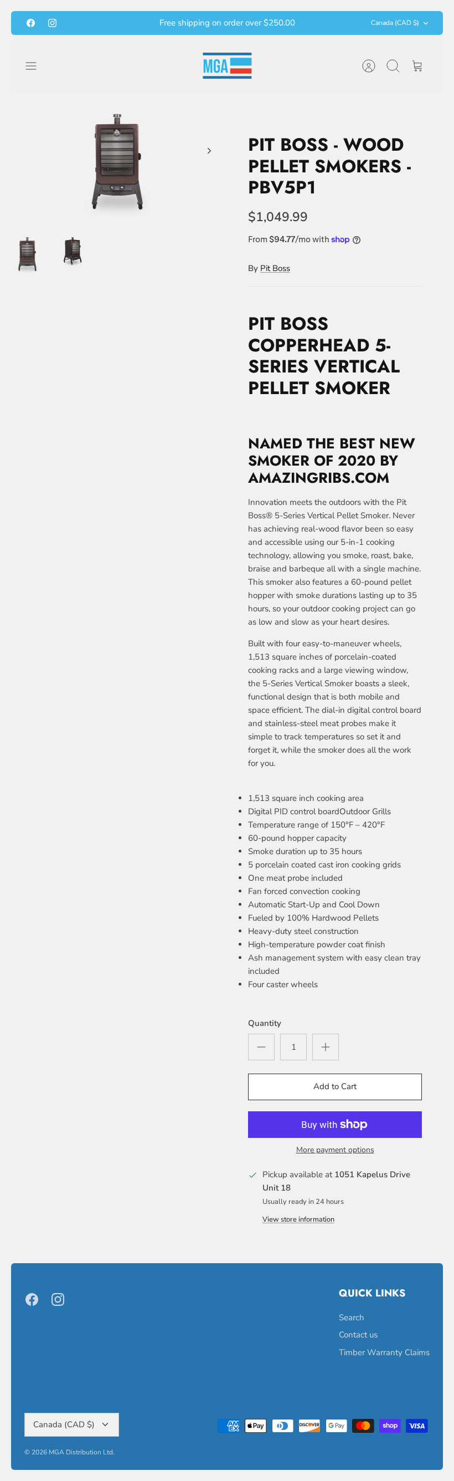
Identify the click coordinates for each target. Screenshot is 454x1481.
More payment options (335, 1150)
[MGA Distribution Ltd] (227, 65)
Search (351, 1317)
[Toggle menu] (36, 66)
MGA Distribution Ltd (81, 1452)
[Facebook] (31, 23)
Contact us (358, 1334)
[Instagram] (52, 23)
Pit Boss (275, 268)
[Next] (320, 23)
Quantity (264, 1023)
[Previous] (134, 23)
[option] (119, 162)
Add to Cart (335, 1086)
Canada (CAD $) (395, 22)
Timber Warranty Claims (384, 1352)
